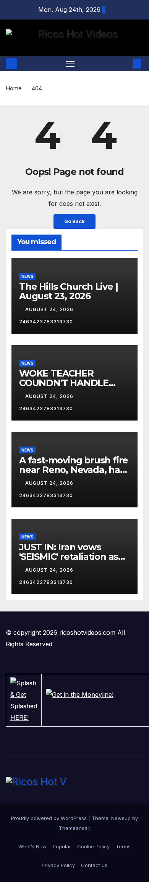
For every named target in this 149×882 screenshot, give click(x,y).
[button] (125, 63)
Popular (62, 846)
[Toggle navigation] (70, 63)
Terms (123, 846)
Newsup (121, 818)
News (27, 276)
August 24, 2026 (50, 309)
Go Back (74, 221)
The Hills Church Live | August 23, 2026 (68, 291)
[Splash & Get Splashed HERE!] (23, 700)
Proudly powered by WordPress (49, 818)
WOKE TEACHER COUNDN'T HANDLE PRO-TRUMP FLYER (64, 383)
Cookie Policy (93, 846)
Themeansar (74, 828)
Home (14, 88)
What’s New (32, 846)
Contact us (94, 865)
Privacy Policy (58, 865)
